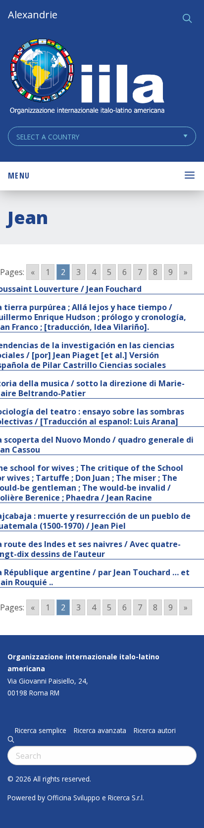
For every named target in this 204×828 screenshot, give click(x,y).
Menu (19, 175)
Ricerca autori (155, 730)
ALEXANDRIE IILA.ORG (86, 77)
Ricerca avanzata (100, 730)
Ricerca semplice (40, 730)
